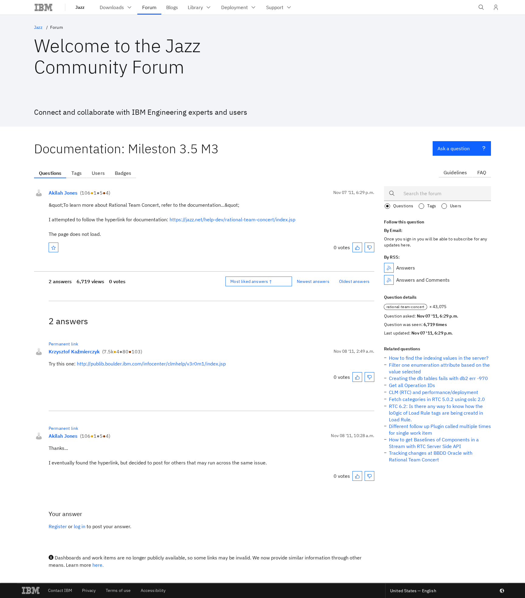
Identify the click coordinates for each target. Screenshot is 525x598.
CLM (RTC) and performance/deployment (433, 392)
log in (79, 526)
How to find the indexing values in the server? (439, 358)
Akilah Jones (63, 193)
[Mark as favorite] (53, 247)
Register (58, 526)
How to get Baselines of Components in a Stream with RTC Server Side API (434, 443)
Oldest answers (354, 281)
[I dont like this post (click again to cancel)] (369, 247)
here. (98, 565)
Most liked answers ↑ (251, 281)
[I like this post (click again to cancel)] (357, 247)
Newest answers (313, 281)
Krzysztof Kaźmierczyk (74, 351)
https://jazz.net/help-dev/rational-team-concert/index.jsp (232, 219)
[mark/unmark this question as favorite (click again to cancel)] (53, 247)
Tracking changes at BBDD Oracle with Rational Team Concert (430, 456)
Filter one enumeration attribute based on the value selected (439, 368)
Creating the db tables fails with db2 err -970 (438, 378)
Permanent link (63, 344)
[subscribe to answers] (389, 268)
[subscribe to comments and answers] (389, 280)
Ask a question (453, 148)
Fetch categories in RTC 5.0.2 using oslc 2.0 (437, 399)
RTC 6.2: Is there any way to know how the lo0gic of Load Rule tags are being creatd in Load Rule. (436, 413)
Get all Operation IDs (412, 385)
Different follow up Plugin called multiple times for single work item (440, 429)
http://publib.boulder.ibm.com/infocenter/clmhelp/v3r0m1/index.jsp (151, 364)
